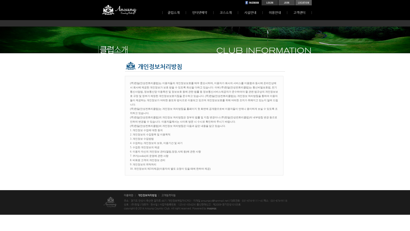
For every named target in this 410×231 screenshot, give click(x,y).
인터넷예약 (199, 12)
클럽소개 (174, 12)
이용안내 (275, 12)
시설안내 (250, 12)
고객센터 (299, 12)
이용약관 (128, 195)
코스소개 (226, 12)
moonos (211, 208)
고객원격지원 (168, 195)
